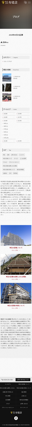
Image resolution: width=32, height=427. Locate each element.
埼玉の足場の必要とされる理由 (10, 165)
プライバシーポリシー (14, 162)
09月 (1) (6, 123)
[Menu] (29, 2)
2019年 (20, 113)
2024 (10, 173)
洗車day (5, 42)
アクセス (5, 162)
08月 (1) (6, 126)
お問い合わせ (14, 154)
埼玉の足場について (7, 158)
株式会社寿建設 (20, 169)
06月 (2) (6, 132)
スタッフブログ (8, 61)
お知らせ (24, 395)
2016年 (5, 120)
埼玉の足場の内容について (9, 169)
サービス (16, 158)
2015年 (20, 120)
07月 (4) (6, 129)
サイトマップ (24, 407)
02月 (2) (6, 135)
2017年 (20, 117)
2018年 (5, 117)
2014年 (5, 141)
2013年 (20, 141)
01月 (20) (6, 137)
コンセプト (21, 154)
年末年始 (15, 173)
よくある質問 (23, 158)
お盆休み (5, 173)
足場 (8, 154)
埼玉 (4, 154)
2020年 (5, 113)
